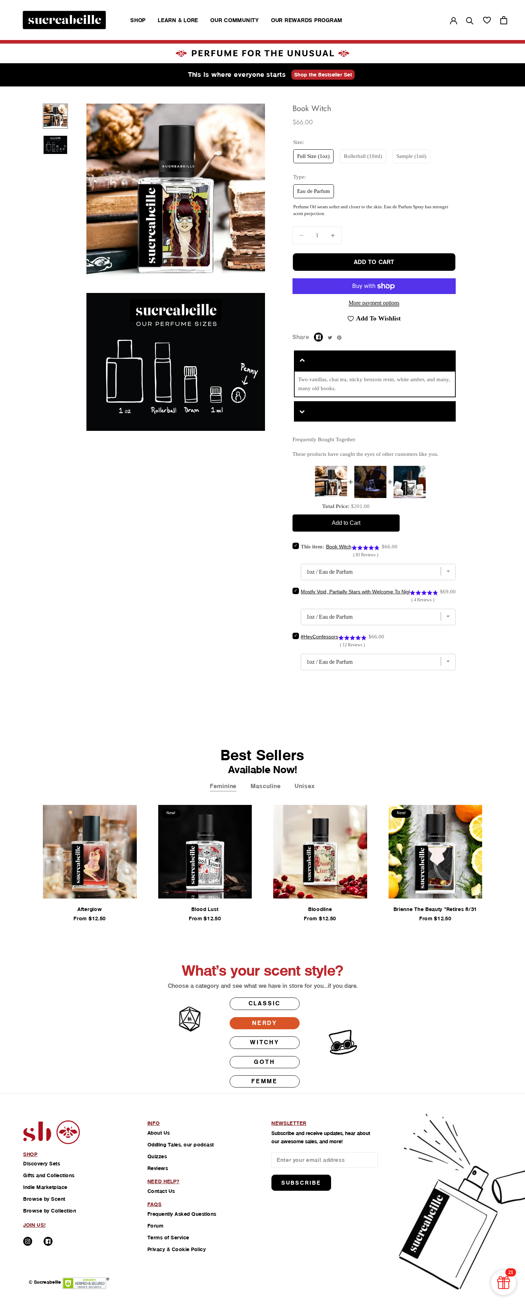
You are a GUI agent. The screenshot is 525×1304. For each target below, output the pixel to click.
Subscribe (301, 1183)
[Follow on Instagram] (27, 1241)
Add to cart (374, 262)
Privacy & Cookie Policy (177, 1249)
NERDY (264, 1023)
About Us (159, 1133)
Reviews (158, 1168)
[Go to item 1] (55, 116)
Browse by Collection (49, 1211)
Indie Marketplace (45, 1187)
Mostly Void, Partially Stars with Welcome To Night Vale (362, 591)
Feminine (223, 786)
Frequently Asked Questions (182, 1214)
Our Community (234, 20)
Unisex (305, 786)
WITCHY (264, 1042)
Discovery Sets (41, 1163)
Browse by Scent (44, 1199)
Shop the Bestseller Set (323, 75)
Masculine (265, 786)
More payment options (374, 303)
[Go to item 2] (55, 145)
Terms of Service (168, 1237)
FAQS (155, 1204)
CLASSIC (265, 1003)
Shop (138, 20)
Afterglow (90, 909)
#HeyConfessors (319, 636)
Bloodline (320, 909)
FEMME (264, 1081)
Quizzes (157, 1156)
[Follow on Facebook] (48, 1241)
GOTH (264, 1062)
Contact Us (161, 1191)
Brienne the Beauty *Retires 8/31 (435, 909)
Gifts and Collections (49, 1175)
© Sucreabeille (45, 1282)
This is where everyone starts (237, 74)
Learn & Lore (178, 20)
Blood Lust (204, 909)
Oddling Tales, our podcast (181, 1145)
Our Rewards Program (306, 20)
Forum (156, 1226)
